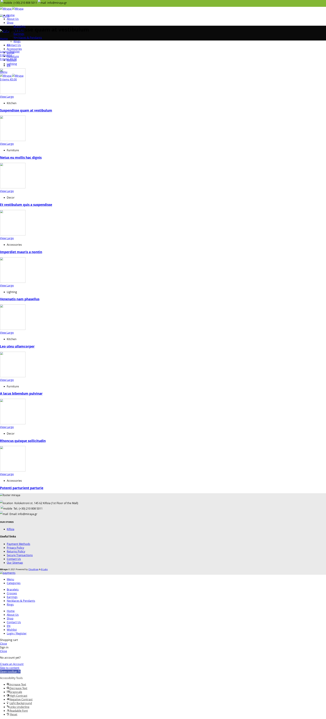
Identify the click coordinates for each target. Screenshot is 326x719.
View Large (7, 97)
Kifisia (10, 529)
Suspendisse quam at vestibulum (26, 110)
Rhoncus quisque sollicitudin (23, 441)
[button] (10, 671)
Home (4, 38)
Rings (17, 41)
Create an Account (12, 664)
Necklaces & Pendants (28, 37)
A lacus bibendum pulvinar (21, 393)
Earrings (19, 34)
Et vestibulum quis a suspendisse (26, 204)
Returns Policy (16, 551)
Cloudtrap (33, 569)
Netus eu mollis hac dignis (21, 157)
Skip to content (9, 668)
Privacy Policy (15, 548)
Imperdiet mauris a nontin (21, 252)
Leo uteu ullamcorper (17, 346)
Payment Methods (18, 544)
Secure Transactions (20, 555)
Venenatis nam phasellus (19, 299)
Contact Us (14, 559)
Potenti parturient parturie (21, 488)
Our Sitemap (15, 563)
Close (3, 644)
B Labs (44, 569)
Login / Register (17, 633)
